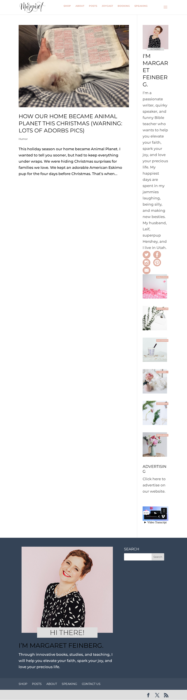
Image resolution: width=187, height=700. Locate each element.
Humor (23, 139)
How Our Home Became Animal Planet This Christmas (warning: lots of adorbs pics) (70, 123)
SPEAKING (69, 684)
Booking (124, 5)
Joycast (107, 5)
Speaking (141, 5)
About (79, 5)
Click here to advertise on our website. (154, 485)
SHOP (23, 684)
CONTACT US (91, 684)
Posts (93, 5)
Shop (67, 5)
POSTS (37, 684)
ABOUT (51, 684)
